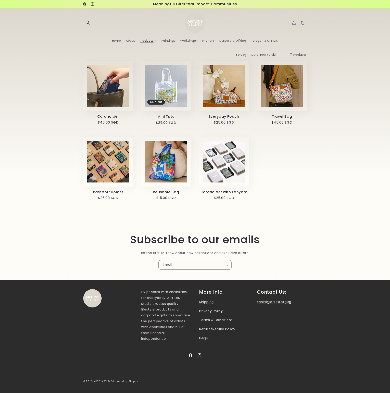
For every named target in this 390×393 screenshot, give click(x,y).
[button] (87, 22)
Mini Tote (165, 117)
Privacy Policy (211, 311)
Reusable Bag (166, 192)
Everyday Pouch (224, 116)
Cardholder (108, 116)
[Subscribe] (226, 265)
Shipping (206, 302)
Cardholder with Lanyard (224, 192)
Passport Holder (108, 192)
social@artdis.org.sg (274, 302)
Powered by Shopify (125, 381)
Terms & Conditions (216, 320)
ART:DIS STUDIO (103, 381)
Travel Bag (282, 116)
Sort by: (241, 55)
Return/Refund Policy (217, 329)
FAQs (203, 338)
